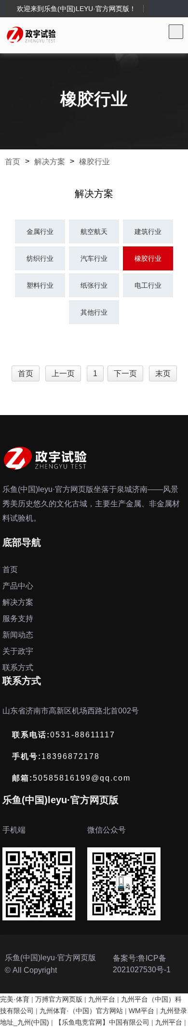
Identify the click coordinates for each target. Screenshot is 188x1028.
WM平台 (141, 1011)
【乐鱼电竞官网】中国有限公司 (102, 1022)
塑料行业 (40, 285)
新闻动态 (17, 635)
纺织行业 (40, 258)
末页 (163, 373)
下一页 (125, 373)
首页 (12, 162)
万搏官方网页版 (58, 999)
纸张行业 (94, 285)
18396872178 (56, 756)
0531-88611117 (63, 735)
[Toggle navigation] (176, 31)
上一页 (63, 373)
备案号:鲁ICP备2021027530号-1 (142, 964)
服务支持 (17, 618)
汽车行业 (94, 258)
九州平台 (101, 999)
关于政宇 (17, 651)
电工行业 (147, 285)
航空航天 (94, 231)
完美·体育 (14, 999)
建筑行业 (147, 231)
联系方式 (17, 667)
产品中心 (17, 586)
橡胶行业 (94, 162)
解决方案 (49, 162)
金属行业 (40, 231)
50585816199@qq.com (71, 778)
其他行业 (94, 312)
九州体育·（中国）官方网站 (81, 1011)
